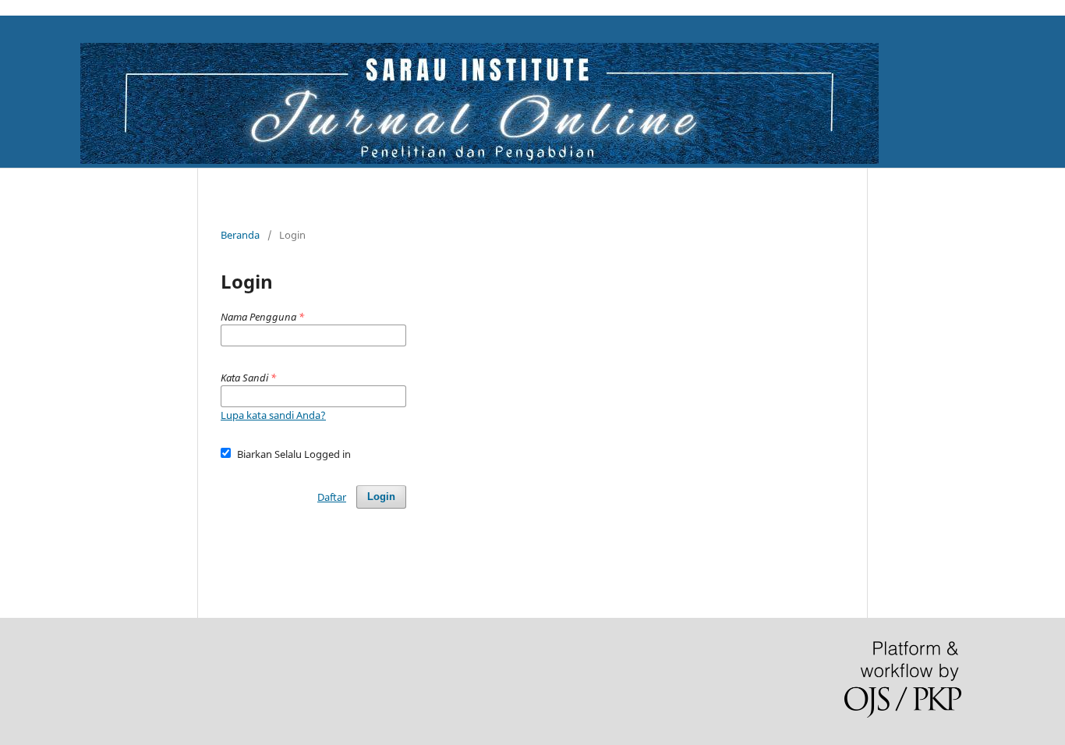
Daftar (331, 497)
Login (381, 496)
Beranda (240, 235)
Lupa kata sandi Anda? (273, 415)
